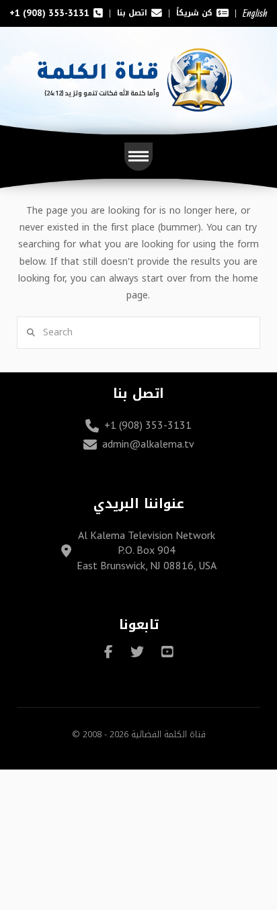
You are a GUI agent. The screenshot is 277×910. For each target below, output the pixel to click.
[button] (138, 156)
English (255, 13)
